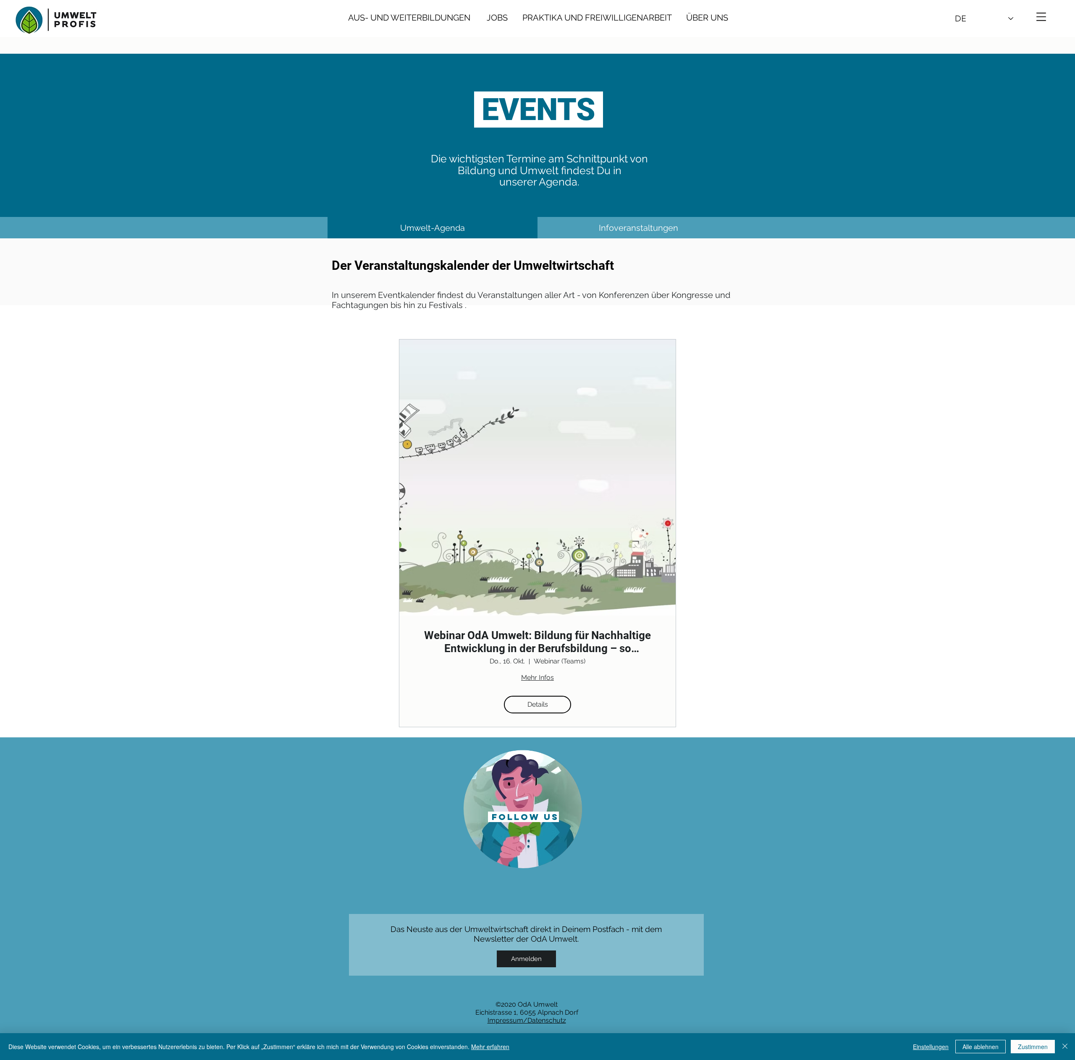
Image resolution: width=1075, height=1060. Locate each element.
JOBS (497, 18)
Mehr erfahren (490, 1046)
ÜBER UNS (702, 18)
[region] (523, 808)
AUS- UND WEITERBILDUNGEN (409, 18)
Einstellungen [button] (931, 1046)
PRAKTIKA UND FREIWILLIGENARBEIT (599, 18)
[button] (1041, 17)
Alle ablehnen (980, 1046)
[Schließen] (1065, 1046)
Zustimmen (1033, 1046)
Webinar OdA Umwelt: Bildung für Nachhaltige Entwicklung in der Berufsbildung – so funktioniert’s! (537, 642)
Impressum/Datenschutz (527, 1020)
